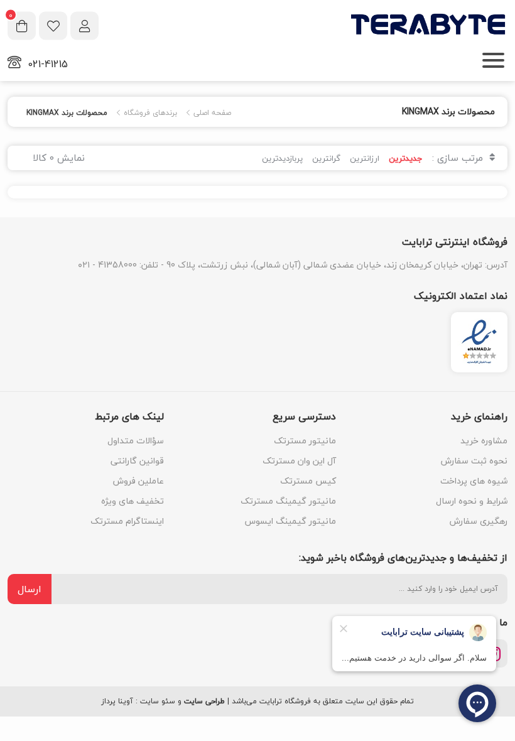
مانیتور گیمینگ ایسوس (290, 520)
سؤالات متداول (135, 440)
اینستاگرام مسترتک (127, 520)
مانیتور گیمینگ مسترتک (288, 500)
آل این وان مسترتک (299, 460)
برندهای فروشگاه (149, 113)
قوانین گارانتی (137, 460)
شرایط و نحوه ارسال (471, 500)
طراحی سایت (204, 701)
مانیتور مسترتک (305, 440)
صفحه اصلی (211, 113)
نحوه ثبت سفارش (474, 460)
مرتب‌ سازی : (459, 157)
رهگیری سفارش (478, 520)
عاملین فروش (138, 480)
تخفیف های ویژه (132, 500)
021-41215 (48, 64)
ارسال (29, 589)
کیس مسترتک (308, 480)
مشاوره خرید (483, 440)
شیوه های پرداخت (473, 480)
